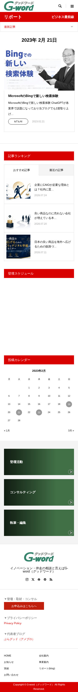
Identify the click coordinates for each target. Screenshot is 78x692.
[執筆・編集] (39, 534)
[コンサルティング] (39, 504)
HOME (7, 655)
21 (19, 412)
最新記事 (9, 26)
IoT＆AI (18, 121)
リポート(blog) (47, 668)
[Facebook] (39, 579)
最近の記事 (56, 170)
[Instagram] (27, 579)
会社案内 (44, 655)
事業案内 (44, 662)
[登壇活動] (39, 473)
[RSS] (51, 579)
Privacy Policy (12, 623)
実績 (6, 668)
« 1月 (7, 430)
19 (69, 404)
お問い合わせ (11, 674)
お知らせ (9, 662)
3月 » (71, 430)
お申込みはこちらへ (24, 606)
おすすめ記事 (21, 170)
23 (39, 412)
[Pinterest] (45, 579)
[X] (33, 579)
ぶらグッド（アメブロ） (19, 639)
